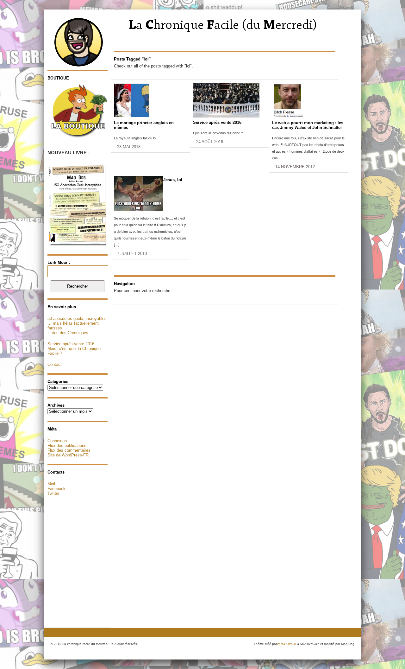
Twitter (53, 493)
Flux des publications (66, 445)
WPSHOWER (286, 644)
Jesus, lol (172, 179)
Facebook (56, 488)
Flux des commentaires (68, 450)
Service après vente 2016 (70, 343)
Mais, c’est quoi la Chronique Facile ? (74, 351)
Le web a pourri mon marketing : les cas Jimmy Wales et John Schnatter (307, 125)
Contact (54, 364)
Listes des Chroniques (67, 332)
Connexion (57, 440)
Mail (51, 483)
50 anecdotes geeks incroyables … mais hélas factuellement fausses (77, 323)
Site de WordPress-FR (68, 455)
